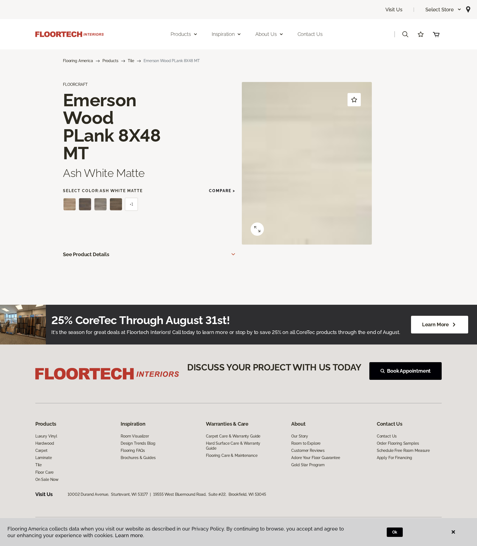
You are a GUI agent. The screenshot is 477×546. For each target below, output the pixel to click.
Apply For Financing (394, 457)
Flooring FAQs (133, 450)
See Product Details (86, 254)
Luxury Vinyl (46, 436)
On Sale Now (47, 479)
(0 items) (436, 34)
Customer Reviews (308, 450)
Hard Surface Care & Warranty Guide (233, 445)
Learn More (435, 324)
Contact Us (310, 34)
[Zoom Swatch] (257, 229)
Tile (131, 61)
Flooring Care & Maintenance (231, 455)
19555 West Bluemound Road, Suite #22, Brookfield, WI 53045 (209, 494)
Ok (395, 532)
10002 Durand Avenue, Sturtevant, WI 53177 (107, 494)
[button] (443, 9)
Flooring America (78, 61)
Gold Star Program (308, 465)
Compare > (222, 191)
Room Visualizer (135, 436)
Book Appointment (409, 371)
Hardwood (44, 443)
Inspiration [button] (223, 34)
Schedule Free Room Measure (403, 450)
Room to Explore (305, 443)
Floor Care (44, 472)
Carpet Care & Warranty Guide (233, 436)
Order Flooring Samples (398, 443)
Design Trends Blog (138, 443)
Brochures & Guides (138, 457)
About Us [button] (266, 34)
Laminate (43, 457)
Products (110, 61)
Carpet (41, 450)
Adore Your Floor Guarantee (315, 457)
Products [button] (181, 34)
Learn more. (129, 535)
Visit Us (393, 9)
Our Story (299, 436)
